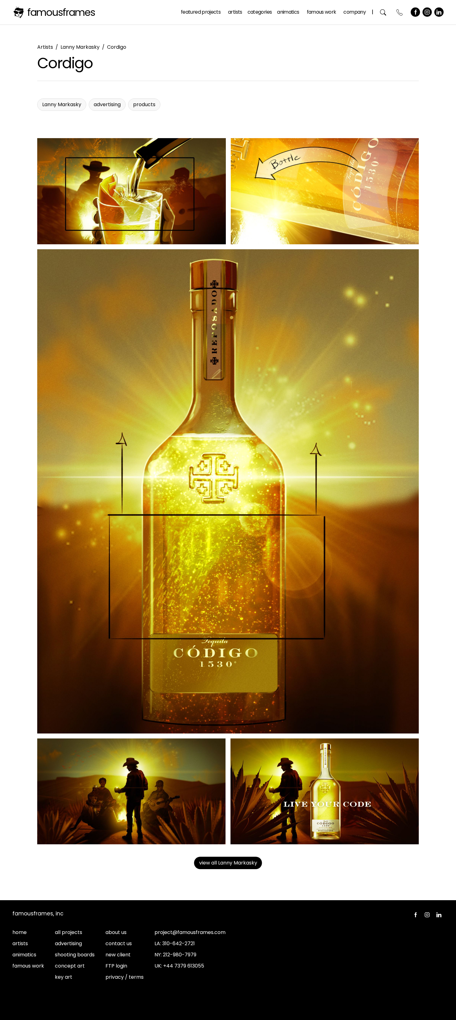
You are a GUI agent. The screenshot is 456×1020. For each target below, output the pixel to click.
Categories (260, 12)
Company (354, 12)
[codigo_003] (325, 191)
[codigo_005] (324, 791)
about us (116, 932)
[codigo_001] (228, 491)
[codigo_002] (131, 191)
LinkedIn (439, 12)
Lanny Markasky (80, 47)
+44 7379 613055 (183, 965)
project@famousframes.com (190, 932)
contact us (118, 943)
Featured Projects (201, 12)
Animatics (288, 12)
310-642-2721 (178, 943)
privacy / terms (124, 977)
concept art (70, 965)
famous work (28, 965)
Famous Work (321, 12)
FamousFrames (61, 12)
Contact (399, 12)
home (19, 932)
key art (63, 977)
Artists (235, 12)
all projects (68, 932)
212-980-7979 (179, 954)
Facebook (415, 12)
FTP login (116, 965)
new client (118, 954)
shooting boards (75, 954)
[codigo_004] (131, 791)
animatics (24, 954)
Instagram (427, 12)
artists (20, 943)
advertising (68, 943)
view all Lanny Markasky (228, 862)
